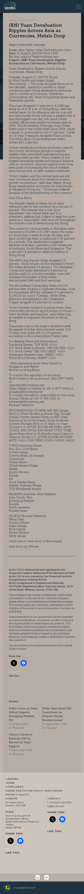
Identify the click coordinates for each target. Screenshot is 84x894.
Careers (12, 779)
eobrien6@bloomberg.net (26, 402)
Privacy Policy (17, 795)
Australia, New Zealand (39, 494)
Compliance (14, 787)
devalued (47, 90)
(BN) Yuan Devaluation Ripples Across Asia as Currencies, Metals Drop (37, 30)
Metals (13, 469)
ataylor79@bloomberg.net (39, 56)
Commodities (18, 452)
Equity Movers (19, 472)
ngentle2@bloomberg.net (26, 385)
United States (18, 511)
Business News (31, 445)
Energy (14, 475)
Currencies (16, 459)
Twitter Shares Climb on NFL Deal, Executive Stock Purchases (38, 418)
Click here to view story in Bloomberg (35, 541)
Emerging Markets (21, 501)
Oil (11, 479)
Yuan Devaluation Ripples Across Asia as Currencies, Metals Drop (37, 70)
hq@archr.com (55, 806)
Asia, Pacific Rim (21, 497)
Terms (10, 783)
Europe (14, 504)
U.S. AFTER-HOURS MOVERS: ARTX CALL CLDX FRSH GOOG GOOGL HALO (42, 438)
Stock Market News (22, 482)
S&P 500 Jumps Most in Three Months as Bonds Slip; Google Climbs (40, 414)
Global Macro (18, 462)
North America (19, 507)
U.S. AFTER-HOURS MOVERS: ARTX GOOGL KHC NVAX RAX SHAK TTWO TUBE (40, 428)
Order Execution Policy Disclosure (34, 791)
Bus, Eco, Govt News (23, 449)
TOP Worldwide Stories (25, 489)
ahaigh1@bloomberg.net (26, 392)
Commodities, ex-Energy (26, 455)
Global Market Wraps (23, 465)
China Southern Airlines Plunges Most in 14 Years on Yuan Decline (39, 424)
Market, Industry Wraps (25, 485)
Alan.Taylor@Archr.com (53, 50)
